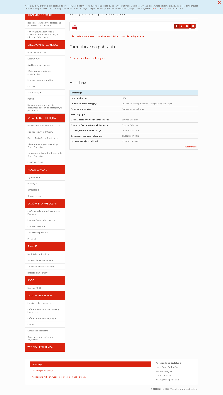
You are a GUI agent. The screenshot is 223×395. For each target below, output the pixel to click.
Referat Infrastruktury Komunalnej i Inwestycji (43, 310)
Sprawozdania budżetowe (39, 266)
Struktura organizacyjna (38, 65)
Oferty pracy (33, 92)
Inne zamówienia (35, 226)
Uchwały (31, 183)
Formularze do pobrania (133, 36)
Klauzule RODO (34, 288)
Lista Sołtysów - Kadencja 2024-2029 (43, 125)
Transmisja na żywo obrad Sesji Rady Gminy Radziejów (44, 154)
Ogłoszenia (32, 177)
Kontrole (31, 86)
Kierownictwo (33, 58)
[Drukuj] (193, 26)
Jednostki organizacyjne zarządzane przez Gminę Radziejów (44, 24)
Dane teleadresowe (36, 52)
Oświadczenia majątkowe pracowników (39, 72)
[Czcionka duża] (187, 26)
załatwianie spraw (85, 36)
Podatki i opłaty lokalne (38, 303)
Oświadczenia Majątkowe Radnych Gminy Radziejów (43, 145)
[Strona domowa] (73, 36)
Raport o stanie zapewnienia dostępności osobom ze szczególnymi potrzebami (44, 108)
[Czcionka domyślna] (176, 26)
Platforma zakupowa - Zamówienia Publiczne (43, 212)
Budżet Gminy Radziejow (38, 254)
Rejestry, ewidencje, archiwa (40, 80)
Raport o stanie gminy (37, 272)
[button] (219, 2)
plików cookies (157, 8)
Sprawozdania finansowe (39, 260)
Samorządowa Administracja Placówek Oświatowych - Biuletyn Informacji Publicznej (42, 34)
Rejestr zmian (190, 146)
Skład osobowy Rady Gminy (40, 131)
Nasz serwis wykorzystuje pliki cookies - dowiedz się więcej (59, 376)
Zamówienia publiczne (37, 232)
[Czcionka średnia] (181, 26)
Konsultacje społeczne (37, 330)
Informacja (37, 364)
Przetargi (31, 238)
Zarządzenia (33, 189)
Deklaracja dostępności (42, 370)
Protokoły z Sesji (35, 162)
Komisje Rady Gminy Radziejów (42, 138)
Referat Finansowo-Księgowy (41, 318)
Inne (29, 324)
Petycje (31, 98)
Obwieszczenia (34, 196)
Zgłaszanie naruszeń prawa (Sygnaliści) (40, 338)
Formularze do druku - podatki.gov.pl (87, 58)
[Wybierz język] (74, 68)
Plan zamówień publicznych (40, 220)
